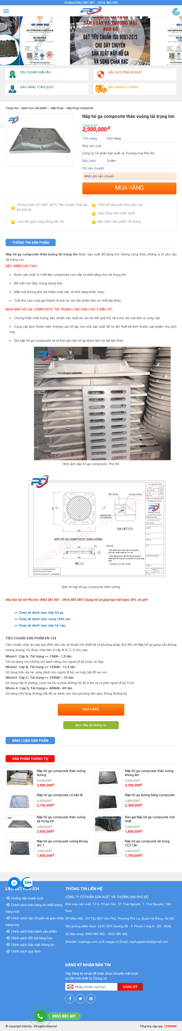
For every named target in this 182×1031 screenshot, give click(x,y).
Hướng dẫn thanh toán (27, 898)
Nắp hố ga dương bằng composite (150, 795)
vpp (160, 1026)
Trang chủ (12, 108)
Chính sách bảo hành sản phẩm (34, 931)
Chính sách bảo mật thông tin (32, 945)
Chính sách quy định (26, 951)
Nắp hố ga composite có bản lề (60, 795)
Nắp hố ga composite (80, 108)
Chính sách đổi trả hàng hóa (31, 938)
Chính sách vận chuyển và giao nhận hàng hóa (35, 921)
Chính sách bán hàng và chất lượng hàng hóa (34, 908)
